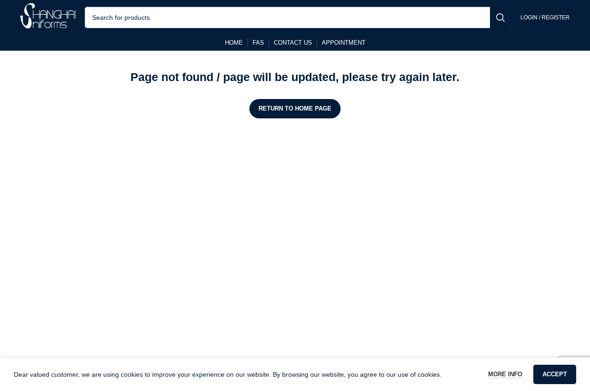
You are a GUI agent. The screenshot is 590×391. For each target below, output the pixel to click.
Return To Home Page (295, 108)
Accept (555, 374)
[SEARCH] (500, 17)
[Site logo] (48, 16)
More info (506, 374)
